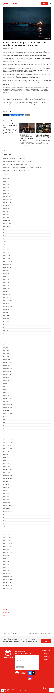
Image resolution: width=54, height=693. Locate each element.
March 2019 (7, 431)
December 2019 (8, 404)
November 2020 (8, 371)
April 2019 (6, 428)
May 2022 (6, 318)
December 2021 (8, 333)
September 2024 (8, 235)
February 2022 (7, 327)
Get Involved (5, 614)
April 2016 (6, 532)
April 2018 (6, 463)
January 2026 (7, 196)
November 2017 (8, 478)
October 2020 (7, 374)
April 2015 (6, 567)
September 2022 (8, 306)
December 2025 (8, 199)
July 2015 (6, 558)
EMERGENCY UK (6, 608)
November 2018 (8, 442)
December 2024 (8, 229)
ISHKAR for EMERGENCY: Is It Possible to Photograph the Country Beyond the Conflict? (38, 632)
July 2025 (6, 211)
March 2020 (7, 395)
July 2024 (6, 241)
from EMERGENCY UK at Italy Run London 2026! (18, 161)
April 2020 (6, 392)
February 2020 (7, 398)
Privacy (4, 617)
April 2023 (6, 285)
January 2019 (7, 437)
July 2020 (6, 383)
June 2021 (6, 350)
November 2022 (8, 300)
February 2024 (7, 255)
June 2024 (6, 244)
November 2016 (8, 514)
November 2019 (8, 407)
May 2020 (6, 389)
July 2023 (6, 276)
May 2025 (6, 214)
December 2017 (8, 475)
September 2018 (8, 448)
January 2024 (7, 258)
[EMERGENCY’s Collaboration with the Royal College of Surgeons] (27, 128)
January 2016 (7, 540)
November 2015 (8, 546)
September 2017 (8, 484)
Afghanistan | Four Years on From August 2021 (43, 136)
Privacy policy (6, 691)
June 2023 (6, 279)
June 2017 (6, 493)
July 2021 (6, 347)
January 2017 (7, 508)
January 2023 (7, 294)
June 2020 (6, 386)
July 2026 (6, 181)
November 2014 (8, 579)
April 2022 (6, 321)
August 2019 (7, 416)
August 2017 (7, 487)
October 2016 (7, 517)
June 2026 (6, 184)
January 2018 (7, 472)
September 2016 (8, 520)
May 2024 (6, 247)
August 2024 (7, 238)
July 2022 (6, 312)
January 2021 (7, 365)
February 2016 (7, 537)
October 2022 (7, 303)
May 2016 (6, 529)
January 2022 (7, 330)
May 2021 (6, 353)
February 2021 (7, 362)
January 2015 (7, 573)
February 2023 (7, 291)
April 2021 (6, 356)
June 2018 (6, 457)
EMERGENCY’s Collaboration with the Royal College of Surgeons (26, 137)
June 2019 (6, 422)
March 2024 (7, 252)
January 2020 (7, 401)
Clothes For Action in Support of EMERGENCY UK (15, 164)
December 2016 (8, 511)
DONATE (45, 3)
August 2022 (7, 309)
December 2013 (8, 588)
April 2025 (6, 217)
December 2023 (8, 261)
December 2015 (8, 543)
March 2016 (7, 535)
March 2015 (7, 570)
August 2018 (7, 451)
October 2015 (7, 549)
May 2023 (6, 282)
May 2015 (6, 564)
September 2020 (8, 377)
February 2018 (7, 469)
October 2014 (7, 582)
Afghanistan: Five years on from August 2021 (10, 125)
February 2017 (7, 505)
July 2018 (6, 454)
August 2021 (7, 345)
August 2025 (7, 208)
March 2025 (7, 220)
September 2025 (8, 205)
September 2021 (8, 342)
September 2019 (8, 413)
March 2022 (7, 324)
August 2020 (7, 380)
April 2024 (6, 250)
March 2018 (7, 466)
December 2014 (8, 576)
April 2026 (6, 190)
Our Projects (5, 611)
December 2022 (8, 297)
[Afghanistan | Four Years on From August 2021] (43, 128)
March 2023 (7, 288)
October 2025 (7, 202)
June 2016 (6, 526)
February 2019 (7, 434)
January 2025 (7, 226)
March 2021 (7, 359)
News (4, 615)
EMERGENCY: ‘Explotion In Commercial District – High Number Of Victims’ (12, 632)
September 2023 (8, 270)
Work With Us (6, 612)
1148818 (12, 689)
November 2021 (8, 336)
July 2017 (6, 490)
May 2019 (6, 425)
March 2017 (7, 502)
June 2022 (6, 315)
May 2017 (6, 496)
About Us (5, 609)
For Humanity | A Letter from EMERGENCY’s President (16, 170)
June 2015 (6, 561)
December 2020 (8, 368)
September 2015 (8, 552)
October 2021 (7, 339)
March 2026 (7, 193)
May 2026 (6, 187)
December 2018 (8, 440)
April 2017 (6, 499)
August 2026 (7, 178)
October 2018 (7, 445)
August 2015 (7, 555)
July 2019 (6, 419)
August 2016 (7, 523)
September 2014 (8, 585)
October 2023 (7, 267)
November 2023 (8, 264)
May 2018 (6, 460)
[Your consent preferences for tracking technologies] (2, 690)
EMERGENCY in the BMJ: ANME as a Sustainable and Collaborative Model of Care (22, 167)
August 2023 (7, 273)
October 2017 (7, 481)
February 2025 (7, 223)
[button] (50, 3)
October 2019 (7, 410)
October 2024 (7, 232)
